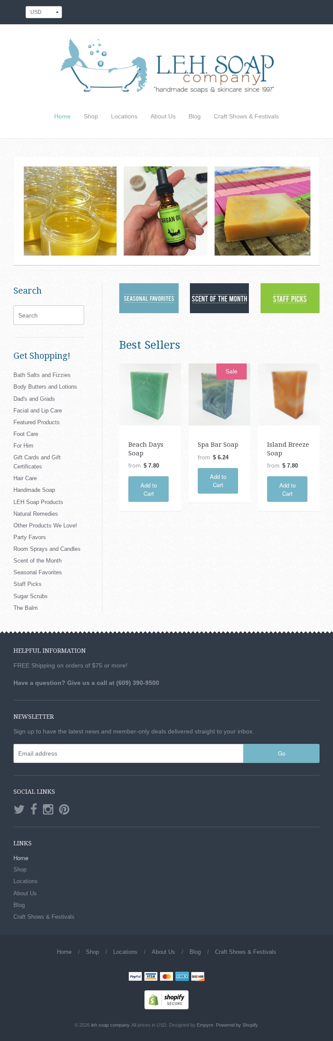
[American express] (182, 977)
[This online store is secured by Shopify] (166, 999)
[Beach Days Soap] (150, 393)
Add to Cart (148, 489)
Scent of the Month (37, 560)
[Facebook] (33, 810)
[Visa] (151, 977)
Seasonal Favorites (37, 572)
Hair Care (25, 478)
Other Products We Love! (45, 525)
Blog (195, 116)
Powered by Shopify (237, 1025)
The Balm (25, 608)
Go (281, 753)
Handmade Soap (34, 490)
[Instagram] (48, 810)
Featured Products (36, 422)
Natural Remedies (35, 514)
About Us (163, 116)
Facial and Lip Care (37, 410)
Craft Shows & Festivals (246, 116)
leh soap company (110, 1025)
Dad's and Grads (34, 399)
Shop (91, 116)
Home (62, 116)
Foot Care (25, 434)
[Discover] (198, 977)
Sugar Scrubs (30, 596)
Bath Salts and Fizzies (42, 375)
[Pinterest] (64, 810)
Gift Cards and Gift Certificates (37, 462)
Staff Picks (27, 584)
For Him (23, 445)
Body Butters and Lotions (45, 386)
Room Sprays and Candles (47, 549)
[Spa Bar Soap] (219, 393)
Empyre (205, 1025)
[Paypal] (135, 977)
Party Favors (29, 537)
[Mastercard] (166, 977)
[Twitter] (19, 810)
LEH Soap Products (38, 502)
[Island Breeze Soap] (289, 393)
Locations (124, 116)
